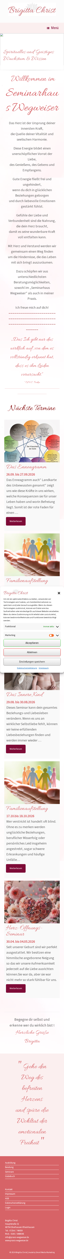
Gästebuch (10, 1176)
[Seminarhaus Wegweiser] (32, 9)
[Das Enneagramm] (32, 447)
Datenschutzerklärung (27, 668)
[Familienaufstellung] (32, 561)
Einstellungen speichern (32, 661)
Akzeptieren (32, 643)
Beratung (9, 1167)
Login (7, 1207)
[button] (59, 593)
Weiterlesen (16, 521)
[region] (32, 53)
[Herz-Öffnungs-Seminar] (32, 908)
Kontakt (8, 1189)
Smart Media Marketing (45, 1252)
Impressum (44, 668)
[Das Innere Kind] (32, 675)
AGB (7, 1198)
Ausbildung (10, 1162)
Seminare (9, 1171)
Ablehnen (32, 652)
